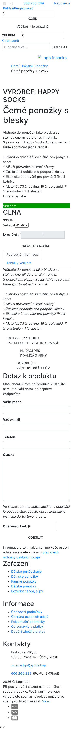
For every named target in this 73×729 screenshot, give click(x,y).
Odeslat (59, 47)
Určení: (8, 196)
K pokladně (10, 41)
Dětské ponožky (23, 586)
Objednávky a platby (27, 626)
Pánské (27, 66)
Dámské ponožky (24, 576)
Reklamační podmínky (28, 621)
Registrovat (24, 8)
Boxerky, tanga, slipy (27, 591)
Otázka (8, 455)
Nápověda (62, 3)
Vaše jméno (12, 402)
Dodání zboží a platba (28, 631)
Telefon (9, 437)
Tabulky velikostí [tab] (19, 263)
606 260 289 (21, 673)
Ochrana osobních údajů (29, 617)
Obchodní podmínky (26, 612)
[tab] (36, 235)
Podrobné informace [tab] (22, 254)
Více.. (46, 701)
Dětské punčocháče (26, 571)
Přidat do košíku (35, 246)
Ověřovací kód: (15, 526)
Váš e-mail (11, 419)
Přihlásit (9, 8)
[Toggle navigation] (6, 58)
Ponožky (41, 66)
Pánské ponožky (23, 581)
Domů (15, 66)
